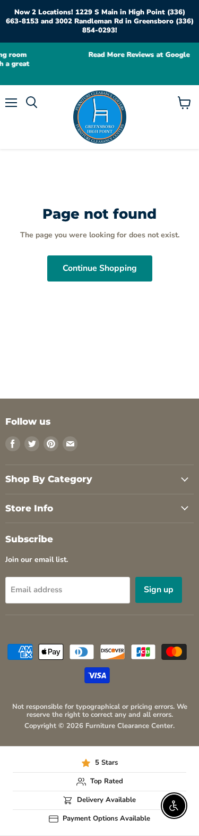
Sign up (159, 589)
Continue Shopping (100, 268)
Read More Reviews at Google (112, 55)
